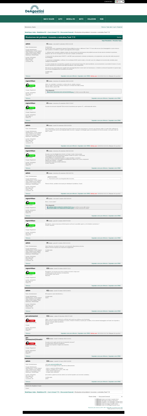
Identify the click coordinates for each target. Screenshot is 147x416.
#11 (47, 290)
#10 (47, 268)
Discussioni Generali (67, 32)
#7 (47, 198)
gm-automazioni (32, 316)
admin (28, 44)
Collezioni (91, 19)
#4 (47, 125)
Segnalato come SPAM (84, 76)
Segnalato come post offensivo (69, 76)
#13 (47, 338)
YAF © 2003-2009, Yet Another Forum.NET (113, 407)
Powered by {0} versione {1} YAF (95, 407)
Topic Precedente (107, 40)
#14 (47, 361)
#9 (47, 243)
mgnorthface (30, 81)
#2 (47, 81)
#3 (47, 103)
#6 (47, 173)
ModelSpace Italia (30, 32)
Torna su (28, 76)
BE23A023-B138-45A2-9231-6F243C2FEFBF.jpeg (61, 92)
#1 (47, 44)
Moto (81, 19)
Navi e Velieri (49, 19)
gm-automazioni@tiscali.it (34, 338)
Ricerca (103, 27)
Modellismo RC (41, 32)
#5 (47, 151)
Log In (114, 27)
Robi (101, 19)
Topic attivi (109, 27)
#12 (47, 316)
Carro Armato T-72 (53, 32)
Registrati (119, 27)
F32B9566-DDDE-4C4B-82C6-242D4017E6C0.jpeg (61, 207)
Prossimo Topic (117, 40)
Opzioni (119, 37)
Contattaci (108, 1)
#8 (47, 221)
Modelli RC (70, 19)
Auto (60, 19)
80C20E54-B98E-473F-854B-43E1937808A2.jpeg (61, 208)
